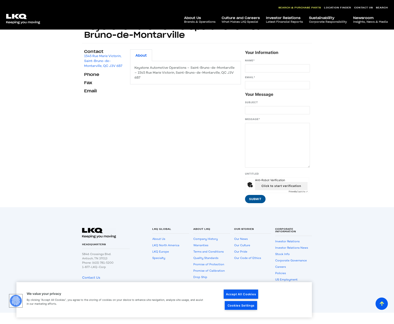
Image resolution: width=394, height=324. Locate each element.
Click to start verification (281, 186)
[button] (15, 300)
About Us (199, 20)
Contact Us (363, 7)
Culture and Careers (241, 20)
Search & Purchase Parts (299, 7)
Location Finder (337, 7)
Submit (255, 199)
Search (382, 7)
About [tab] (141, 55)
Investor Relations (284, 20)
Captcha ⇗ (298, 191)
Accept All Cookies (241, 294)
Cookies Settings (241, 305)
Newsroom (370, 20)
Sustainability (328, 20)
